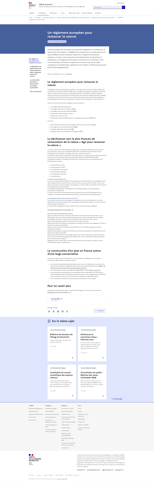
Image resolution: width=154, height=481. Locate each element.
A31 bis (79, 408)
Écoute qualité (32, 417)
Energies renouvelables (83, 425)
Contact (122, 3)
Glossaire (39, 475)
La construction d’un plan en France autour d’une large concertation (35, 84)
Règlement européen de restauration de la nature (103, 17)
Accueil (30, 17)
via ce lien (96, 270)
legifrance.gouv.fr (107, 470)
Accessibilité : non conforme (72, 475)
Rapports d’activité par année (36, 414)
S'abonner (101, 311)
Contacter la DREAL (48, 475)
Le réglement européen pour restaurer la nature (35, 61)
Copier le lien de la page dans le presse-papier (67, 311)
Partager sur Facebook (49, 311)
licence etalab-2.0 (61, 479)
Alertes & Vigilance (87, 13)
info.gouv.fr (80, 470)
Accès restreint (32, 420)
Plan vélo (80, 411)
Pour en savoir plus (36, 91)
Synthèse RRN (55, 299)
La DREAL (31, 13)
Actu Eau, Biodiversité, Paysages (57, 41)
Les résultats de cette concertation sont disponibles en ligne (77, 267)
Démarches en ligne (74, 13)
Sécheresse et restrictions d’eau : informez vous (89, 337)
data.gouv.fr (118, 470)
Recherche (123, 7)
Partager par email (62, 311)
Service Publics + (65, 448)
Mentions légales (59, 475)
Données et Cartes (66, 427)
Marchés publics (65, 430)
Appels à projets (65, 425)
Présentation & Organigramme (36, 408)
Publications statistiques (67, 411)
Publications (53, 13)
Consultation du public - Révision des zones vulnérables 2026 (92, 375)
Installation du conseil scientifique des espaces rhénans (61, 375)
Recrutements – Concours (68, 408)
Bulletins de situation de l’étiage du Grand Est (61, 335)
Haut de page (117, 399)
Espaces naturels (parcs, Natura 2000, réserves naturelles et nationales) (73, 17)
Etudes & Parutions (66, 414)
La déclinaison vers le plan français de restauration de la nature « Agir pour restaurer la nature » (35, 71)
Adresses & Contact (33, 411)
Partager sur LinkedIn (58, 311)
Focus (62, 13)
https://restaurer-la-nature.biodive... (58, 292)
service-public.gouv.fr (93, 470)
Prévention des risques (50, 417)
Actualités (98, 13)
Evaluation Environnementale (52, 414)
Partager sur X (53, 311)
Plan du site (31, 475)
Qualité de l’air (81, 422)
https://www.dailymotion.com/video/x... (59, 210)
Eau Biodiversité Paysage (48, 17)
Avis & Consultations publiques (69, 422)
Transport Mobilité (49, 411)
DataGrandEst (81, 419)
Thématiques (42, 13)
